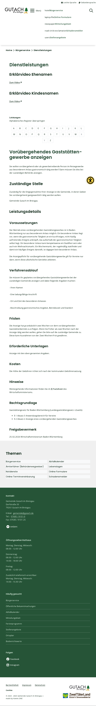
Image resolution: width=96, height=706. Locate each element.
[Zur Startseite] (79, 687)
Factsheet (58, 388)
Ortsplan (10, 635)
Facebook (14, 659)
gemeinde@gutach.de (23, 513)
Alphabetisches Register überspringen (27, 120)
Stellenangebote (58, 37)
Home (9, 50)
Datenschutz (40, 685)
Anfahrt (13, 526)
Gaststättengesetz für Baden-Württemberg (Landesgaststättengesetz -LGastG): (46, 410)
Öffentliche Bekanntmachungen (21, 606)
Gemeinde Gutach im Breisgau (23, 200)
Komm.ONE (18, 698)
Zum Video (14, 82)
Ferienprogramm (14, 623)
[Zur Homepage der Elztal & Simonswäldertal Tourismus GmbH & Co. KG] (76, 695)
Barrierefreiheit (12, 685)
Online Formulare (62, 17)
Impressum (26, 685)
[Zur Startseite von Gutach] (16, 10)
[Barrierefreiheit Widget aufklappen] (90, 182)
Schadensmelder (74, 30)
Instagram (14, 664)
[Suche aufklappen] (91, 10)
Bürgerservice (56, 10)
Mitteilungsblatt (63, 23)
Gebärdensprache (88, 2)
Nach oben (90, 668)
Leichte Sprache (69, 2)
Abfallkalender (12, 612)
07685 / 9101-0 (18, 516)
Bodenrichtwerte (14, 641)
